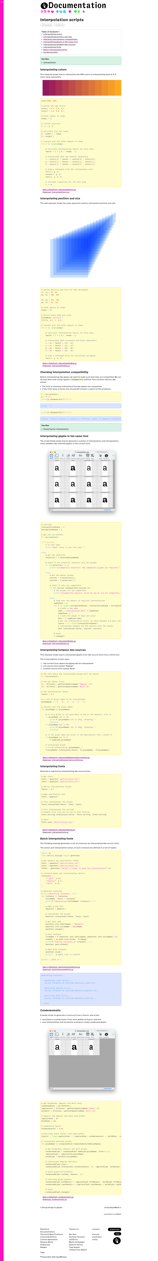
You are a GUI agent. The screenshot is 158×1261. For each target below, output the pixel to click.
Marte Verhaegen (77, 1242)
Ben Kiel (72, 1234)
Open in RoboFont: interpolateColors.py (59, 189)
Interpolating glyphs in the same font (60, 42)
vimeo (95, 1239)
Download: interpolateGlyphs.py (56, 643)
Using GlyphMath (112, 1207)
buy (117, 1234)
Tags (42, 1252)
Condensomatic (50, 52)
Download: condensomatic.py (55, 1199)
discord (95, 1234)
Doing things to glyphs (52, 1207)
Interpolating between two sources (59, 44)
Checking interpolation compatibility (60, 39)
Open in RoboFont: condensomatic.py (58, 1197)
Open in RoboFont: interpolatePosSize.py (59, 363)
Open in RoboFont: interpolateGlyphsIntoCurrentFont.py (66, 757)
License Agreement (49, 1239)
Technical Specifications (51, 1234)
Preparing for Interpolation (56, 429)
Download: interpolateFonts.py (55, 832)
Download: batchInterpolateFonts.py (58, 969)
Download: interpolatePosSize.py (56, 366)
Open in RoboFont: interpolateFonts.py (59, 830)
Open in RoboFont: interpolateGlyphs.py (59, 641)
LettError (73, 1239)
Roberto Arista (76, 1245)
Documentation (77, 5)
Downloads (45, 1245)
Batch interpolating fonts (55, 50)
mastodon (97, 1237)
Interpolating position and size (57, 37)
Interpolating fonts (52, 47)
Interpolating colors (52, 34)
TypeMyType (61, 1257)
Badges (43, 1247)
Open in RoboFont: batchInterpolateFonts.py (61, 967)
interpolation (47, 25)
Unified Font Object (78, 1250)
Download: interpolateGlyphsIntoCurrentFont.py (63, 760)
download (114, 1229)
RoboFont (44, 1229)
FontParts (60, 25)
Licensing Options (48, 1237)
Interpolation (49, 62)
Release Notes (46, 1242)
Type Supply (74, 1247)
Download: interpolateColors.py (56, 192)
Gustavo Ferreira (77, 1237)
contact (96, 1229)
